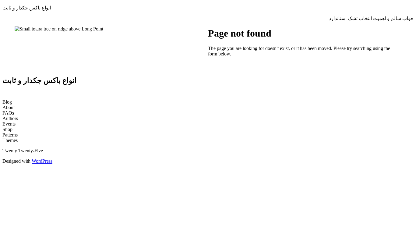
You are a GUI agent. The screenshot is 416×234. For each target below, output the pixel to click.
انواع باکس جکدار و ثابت (26, 7)
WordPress (42, 161)
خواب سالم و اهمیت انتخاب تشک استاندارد (371, 18)
